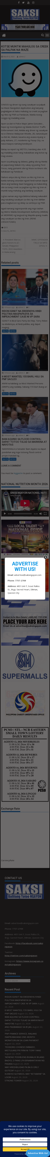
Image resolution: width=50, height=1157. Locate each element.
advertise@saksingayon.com (27, 575)
